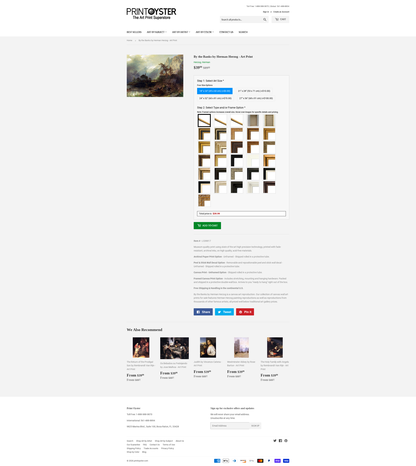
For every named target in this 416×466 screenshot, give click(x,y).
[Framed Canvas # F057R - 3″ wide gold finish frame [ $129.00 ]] (204, 147)
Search (243, 32)
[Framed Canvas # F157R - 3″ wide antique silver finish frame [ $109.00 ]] (220, 147)
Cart (283, 19)
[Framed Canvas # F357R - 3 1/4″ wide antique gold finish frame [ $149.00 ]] (269, 160)
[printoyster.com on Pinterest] (286, 441)
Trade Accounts (151, 448)
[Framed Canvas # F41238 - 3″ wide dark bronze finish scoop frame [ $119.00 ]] (269, 187)
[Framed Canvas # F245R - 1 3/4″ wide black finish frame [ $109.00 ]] (237, 160)
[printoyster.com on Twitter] (275, 441)
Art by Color (204, 32)
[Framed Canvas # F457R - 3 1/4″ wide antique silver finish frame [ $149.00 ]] (204, 174)
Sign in (266, 12)
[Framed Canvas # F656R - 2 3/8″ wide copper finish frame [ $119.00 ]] (253, 134)
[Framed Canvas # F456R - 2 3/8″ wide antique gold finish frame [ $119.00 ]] (237, 134)
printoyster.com (141, 461)
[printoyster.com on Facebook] (280, 441)
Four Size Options (205, 85)
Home (129, 40)
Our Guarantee (133, 444)
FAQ (145, 444)
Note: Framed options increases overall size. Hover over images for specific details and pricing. (237, 112)
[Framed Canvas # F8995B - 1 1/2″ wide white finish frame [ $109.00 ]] (253, 160)
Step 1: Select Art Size (210, 82)
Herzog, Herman (202, 62)
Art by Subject (156, 32)
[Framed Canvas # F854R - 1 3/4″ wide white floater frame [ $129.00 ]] (253, 187)
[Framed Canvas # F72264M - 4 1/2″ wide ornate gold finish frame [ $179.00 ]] (204, 200)
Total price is (209, 213)
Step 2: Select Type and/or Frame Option (237, 109)
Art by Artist (180, 32)
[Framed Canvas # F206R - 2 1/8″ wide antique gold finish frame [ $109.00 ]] (253, 147)
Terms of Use (169, 444)
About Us (180, 441)
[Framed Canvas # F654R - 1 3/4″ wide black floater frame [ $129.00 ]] (237, 187)
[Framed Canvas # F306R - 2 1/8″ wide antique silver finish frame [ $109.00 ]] (269, 147)
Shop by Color (133, 452)
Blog (144, 452)
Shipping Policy (134, 448)
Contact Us (226, 32)
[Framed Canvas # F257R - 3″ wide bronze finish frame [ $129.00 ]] (269, 134)
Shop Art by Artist (144, 441)
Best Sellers (134, 32)
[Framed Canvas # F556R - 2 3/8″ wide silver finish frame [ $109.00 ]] (237, 174)
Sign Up (255, 426)
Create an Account (281, 12)
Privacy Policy (167, 448)
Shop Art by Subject (164, 441)
